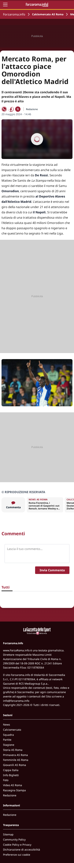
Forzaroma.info (14, 14)
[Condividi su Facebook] (11, 109)
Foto (5, 780)
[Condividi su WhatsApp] (4, 109)
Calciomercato (12, 729)
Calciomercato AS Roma (47, 14)
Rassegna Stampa (14, 790)
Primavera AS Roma (15, 755)
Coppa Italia (10, 770)
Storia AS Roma (12, 750)
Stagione (8, 745)
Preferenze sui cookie (16, 854)
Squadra (8, 735)
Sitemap (8, 834)
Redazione (9, 795)
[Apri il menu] (5, 4)
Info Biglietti (11, 775)
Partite (7, 739)
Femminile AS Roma (15, 760)
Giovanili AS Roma (14, 765)
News (6, 724)
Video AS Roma (12, 785)
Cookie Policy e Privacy (17, 844)
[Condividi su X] (17, 109)
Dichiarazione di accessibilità (21, 849)
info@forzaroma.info (16, 701)
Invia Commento (52, 570)
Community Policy (14, 839)
